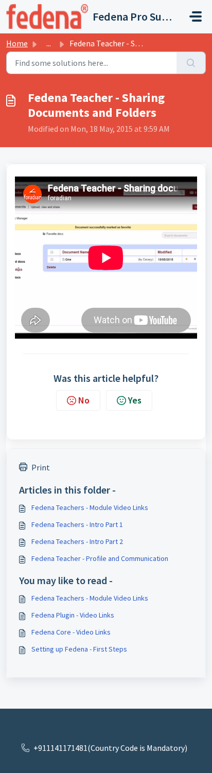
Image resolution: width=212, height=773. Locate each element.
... (48, 43)
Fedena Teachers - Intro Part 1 (77, 524)
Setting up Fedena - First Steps (79, 649)
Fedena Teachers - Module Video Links (89, 507)
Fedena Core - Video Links (71, 632)
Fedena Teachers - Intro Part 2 (77, 541)
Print (40, 467)
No (84, 400)
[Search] (191, 62)
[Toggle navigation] (195, 16)
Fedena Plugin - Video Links (72, 615)
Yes (135, 400)
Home (17, 43)
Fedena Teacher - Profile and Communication (99, 558)
